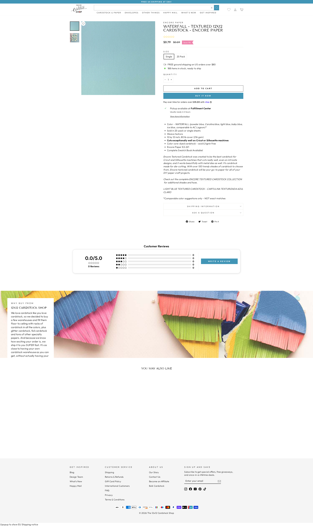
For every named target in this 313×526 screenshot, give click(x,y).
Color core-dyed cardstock (181, 143)
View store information (180, 116)
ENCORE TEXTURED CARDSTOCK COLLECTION (215, 179)
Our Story (154, 472)
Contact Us (154, 476)
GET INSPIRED (208, 12)
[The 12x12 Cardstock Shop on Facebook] (190, 488)
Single (169, 56)
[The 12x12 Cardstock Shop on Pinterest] (200, 488)
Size (166, 51)
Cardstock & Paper (109, 12)
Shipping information (203, 206)
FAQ (107, 490)
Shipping (109, 472)
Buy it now (203, 96)
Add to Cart (93, 443)
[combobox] (156, 7)
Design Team (76, 476)
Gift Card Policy (113, 481)
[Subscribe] (219, 481)
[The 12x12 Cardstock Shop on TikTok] (204, 488)
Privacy (109, 495)
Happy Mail (76, 485)
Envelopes (131, 12)
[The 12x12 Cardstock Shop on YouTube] (195, 488)
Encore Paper (173, 22)
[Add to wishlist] (83, 23)
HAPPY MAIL (170, 12)
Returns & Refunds (114, 476)
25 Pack (181, 56)
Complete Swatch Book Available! (185, 150)
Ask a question (203, 213)
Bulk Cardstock (156, 485)
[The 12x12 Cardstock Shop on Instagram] (185, 488)
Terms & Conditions (115, 499)
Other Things (151, 12)
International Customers (117, 485)
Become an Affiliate (159, 481)
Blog (72, 472)
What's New (188, 12)
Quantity (170, 74)
